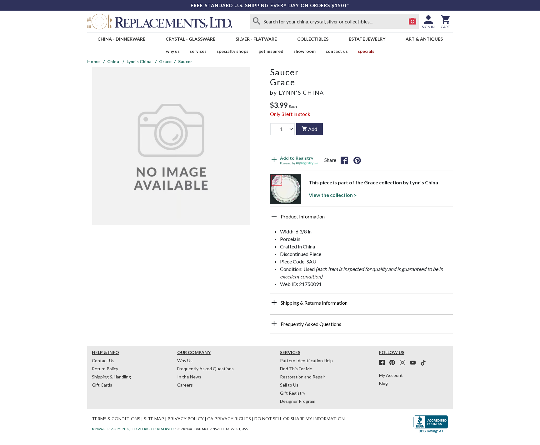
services (198, 51)
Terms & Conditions (116, 418)
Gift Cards (102, 385)
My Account (391, 375)
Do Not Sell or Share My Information (299, 418)
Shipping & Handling (111, 376)
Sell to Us (289, 385)
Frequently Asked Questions (205, 368)
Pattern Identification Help (306, 360)
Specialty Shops (232, 51)
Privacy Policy (186, 418)
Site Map (154, 418)
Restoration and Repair (302, 376)
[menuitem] (121, 39)
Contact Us (337, 51)
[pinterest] (394, 362)
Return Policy (105, 368)
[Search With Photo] (412, 21)
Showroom (304, 51)
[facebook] (383, 362)
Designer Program (297, 401)
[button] (361, 218)
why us (173, 51)
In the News (189, 376)
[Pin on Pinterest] (357, 160)
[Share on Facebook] (344, 160)
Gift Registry (292, 393)
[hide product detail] (274, 216)
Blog (383, 383)
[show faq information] (274, 324)
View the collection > (333, 195)
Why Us (184, 360)
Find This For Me (296, 368)
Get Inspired (270, 51)
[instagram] (404, 362)
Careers (185, 385)
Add (312, 129)
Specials (366, 51)
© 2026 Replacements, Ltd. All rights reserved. (133, 429)
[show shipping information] (274, 302)
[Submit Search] (256, 21)
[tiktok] (423, 362)
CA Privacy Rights (229, 418)
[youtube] (414, 362)
